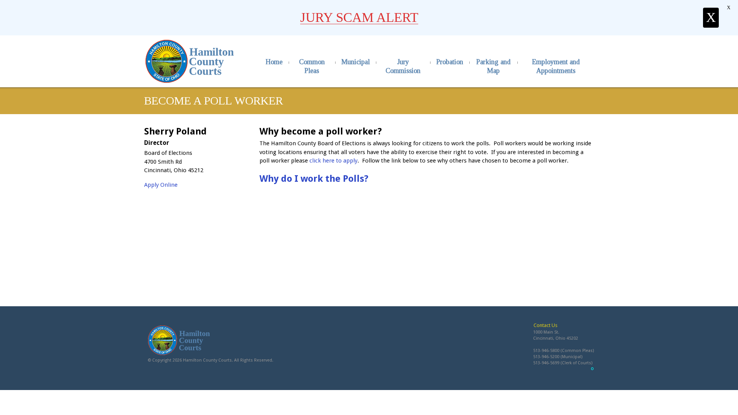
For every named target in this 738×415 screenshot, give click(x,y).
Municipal (355, 62)
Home (274, 62)
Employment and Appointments (556, 66)
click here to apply (333, 160)
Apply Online (161, 184)
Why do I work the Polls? (313, 178)
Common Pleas (312, 66)
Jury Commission (403, 66)
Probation (449, 62)
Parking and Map (493, 66)
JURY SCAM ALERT (359, 17)
